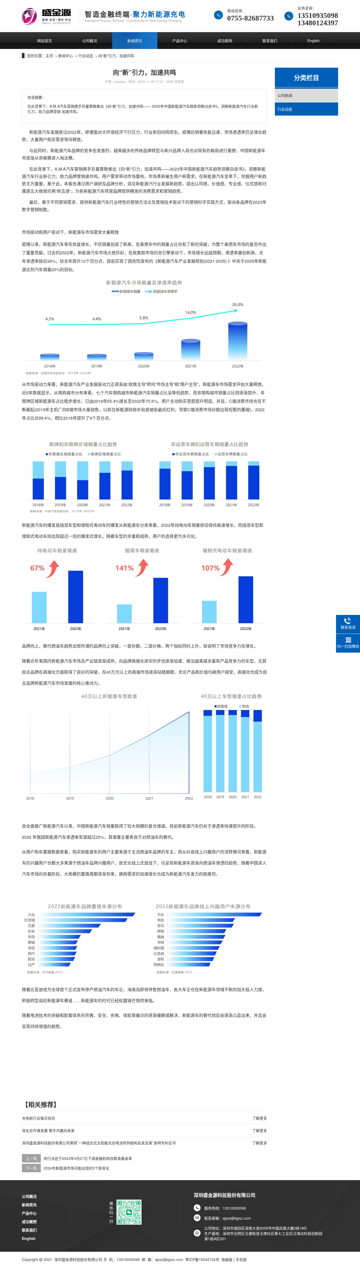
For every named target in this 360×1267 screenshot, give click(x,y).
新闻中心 (65, 55)
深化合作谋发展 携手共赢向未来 (48, 1130)
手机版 (241, 1259)
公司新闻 (285, 95)
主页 (49, 55)
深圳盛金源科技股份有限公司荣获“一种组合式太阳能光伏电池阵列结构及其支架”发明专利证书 (99, 1142)
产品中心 (179, 40)
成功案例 (224, 40)
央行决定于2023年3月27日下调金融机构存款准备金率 (87, 1158)
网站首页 (44, 40)
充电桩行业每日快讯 (38, 1118)
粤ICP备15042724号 (202, 1259)
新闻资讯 (134, 40)
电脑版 (226, 1259)
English (314, 40)
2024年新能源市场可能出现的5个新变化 (76, 1168)
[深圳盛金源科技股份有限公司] (46, 16)
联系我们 (269, 40)
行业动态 (85, 55)
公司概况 (89, 40)
